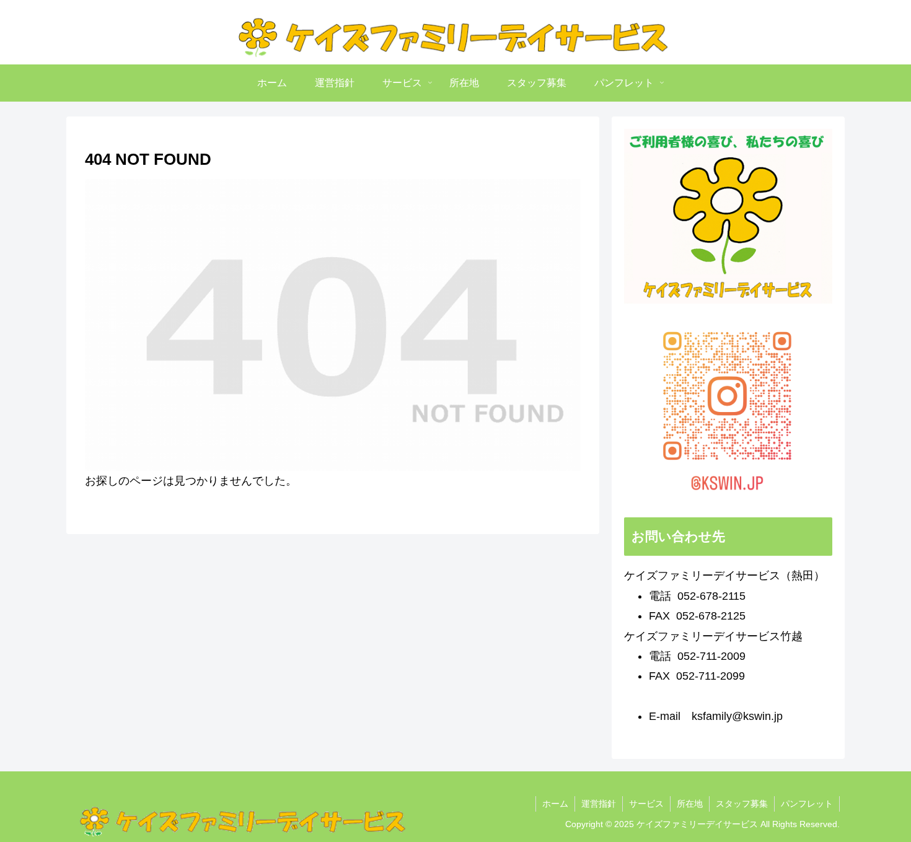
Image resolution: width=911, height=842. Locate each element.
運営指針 (598, 804)
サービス (646, 804)
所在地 (690, 804)
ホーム (555, 804)
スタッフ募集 (742, 804)
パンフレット (807, 804)
